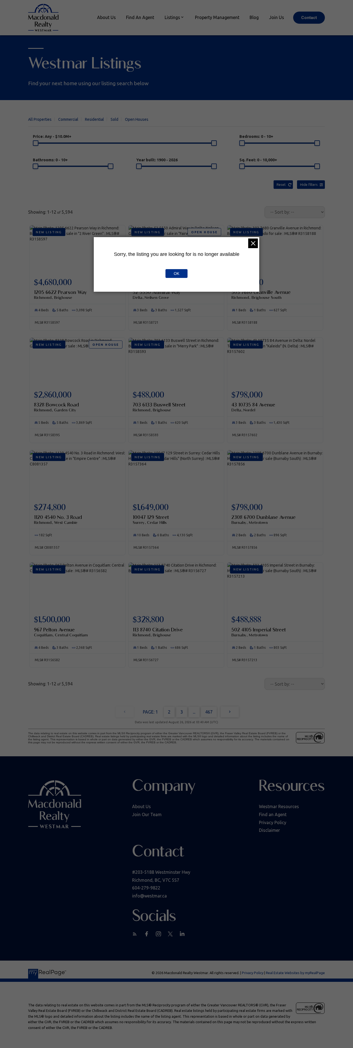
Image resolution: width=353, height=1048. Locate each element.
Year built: (157, 160)
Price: (52, 136)
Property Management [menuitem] (217, 17)
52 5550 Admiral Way (156, 294)
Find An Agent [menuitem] (140, 17)
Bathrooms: (50, 160)
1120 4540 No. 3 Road (58, 519)
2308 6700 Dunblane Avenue (263, 519)
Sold (114, 119)
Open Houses (136, 119)
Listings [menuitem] (172, 17)
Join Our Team (147, 814)
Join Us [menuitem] (276, 17)
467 (209, 711)
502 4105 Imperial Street (258, 632)
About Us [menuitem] (106, 17)
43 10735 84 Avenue (253, 407)
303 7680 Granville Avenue (261, 294)
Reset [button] (281, 184)
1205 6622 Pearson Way (60, 294)
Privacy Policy (272, 822)
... (194, 711)
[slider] (35, 143)
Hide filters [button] (309, 184)
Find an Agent (273, 814)
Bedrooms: (256, 136)
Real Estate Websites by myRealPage (295, 973)
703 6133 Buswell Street (159, 407)
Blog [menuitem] (254, 17)
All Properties (40, 119)
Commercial (68, 119)
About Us (141, 806)
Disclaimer (269, 830)
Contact (309, 17)
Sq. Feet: (258, 160)
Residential (94, 119)
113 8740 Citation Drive (158, 632)
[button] (309, 17)
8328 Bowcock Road (56, 407)
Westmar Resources (279, 806)
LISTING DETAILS (77, 290)
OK (176, 273)
